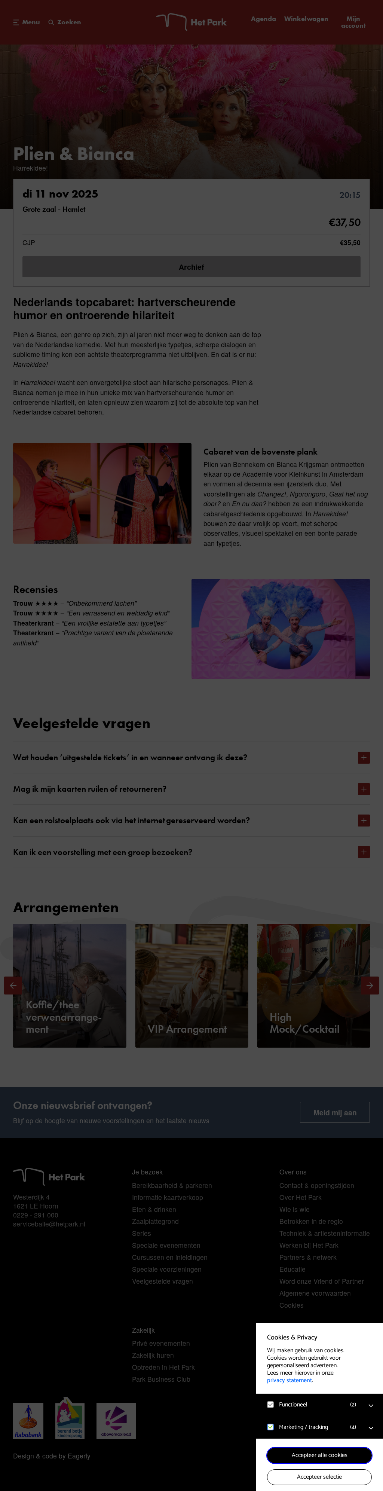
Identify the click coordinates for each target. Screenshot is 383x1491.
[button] (312, 1405)
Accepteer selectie (319, 1477)
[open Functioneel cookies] (371, 1406)
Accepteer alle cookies (319, 1455)
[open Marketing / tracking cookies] (371, 1428)
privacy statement (289, 1380)
